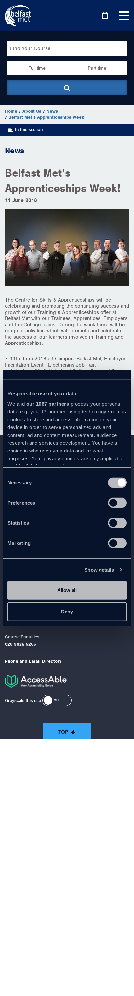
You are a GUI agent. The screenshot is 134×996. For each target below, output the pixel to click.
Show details (99, 569)
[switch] (117, 503)
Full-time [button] (37, 68)
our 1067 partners (47, 403)
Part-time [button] (97, 68)
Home (11, 111)
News (52, 111)
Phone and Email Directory (33, 661)
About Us (31, 111)
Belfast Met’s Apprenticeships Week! (47, 117)
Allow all (67, 590)
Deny (67, 611)
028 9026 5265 (20, 644)
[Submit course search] (67, 87)
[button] (57, 700)
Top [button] (63, 732)
